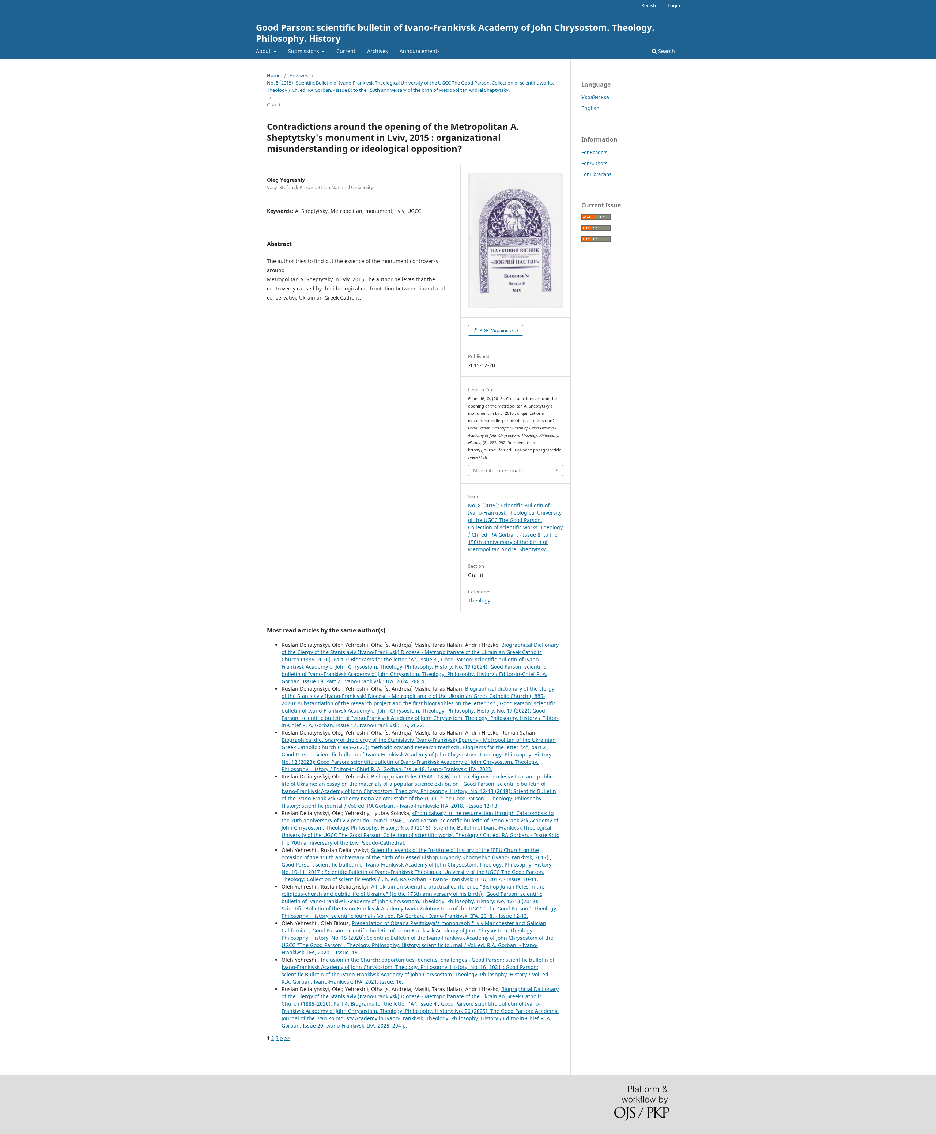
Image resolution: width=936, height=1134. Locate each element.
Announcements (420, 51)
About (264, 51)
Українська (595, 97)
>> (287, 1038)
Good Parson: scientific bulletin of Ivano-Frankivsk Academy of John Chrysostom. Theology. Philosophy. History (455, 32)
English (590, 108)
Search (666, 51)
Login (674, 5)
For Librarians (596, 174)
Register (650, 5)
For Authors (594, 163)
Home (273, 75)
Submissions (304, 51)
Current (345, 51)
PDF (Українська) (498, 330)
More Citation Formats (497, 470)
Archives (377, 51)
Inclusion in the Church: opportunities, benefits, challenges (395, 959)
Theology (479, 600)
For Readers (594, 152)
